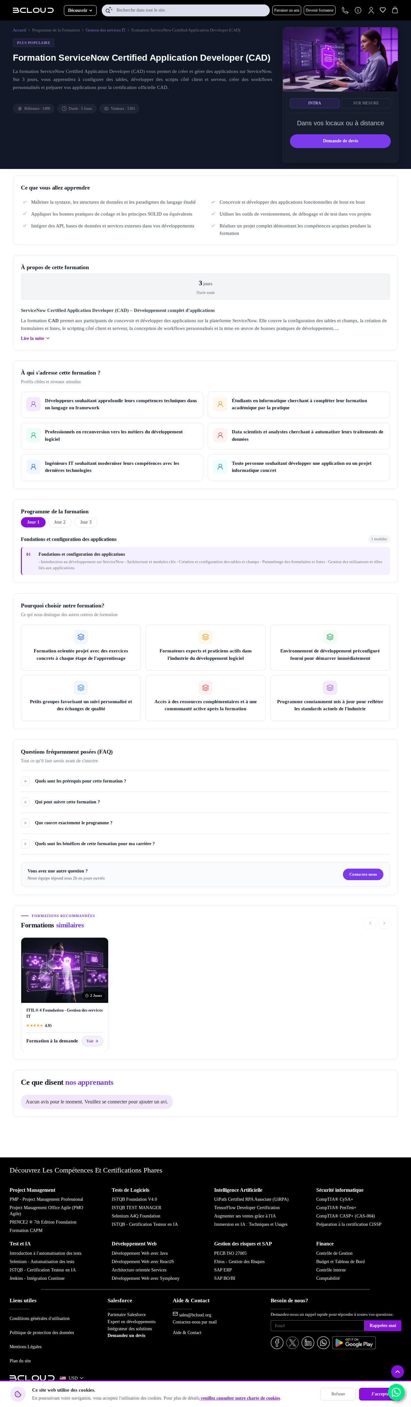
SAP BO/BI (224, 1278)
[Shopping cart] (395, 11)
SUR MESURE (366, 103)
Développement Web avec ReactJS (143, 1261)
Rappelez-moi (383, 1325)
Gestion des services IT (106, 30)
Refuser (338, 1394)
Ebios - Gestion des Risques (239, 1261)
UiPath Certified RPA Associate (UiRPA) (251, 1199)
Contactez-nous (363, 874)
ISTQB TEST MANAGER (136, 1207)
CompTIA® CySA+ (334, 1199)
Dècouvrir (77, 10)
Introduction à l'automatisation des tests (45, 1253)
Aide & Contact (187, 1332)
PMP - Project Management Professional (46, 1199)
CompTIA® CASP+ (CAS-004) (345, 1216)
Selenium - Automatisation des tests (42, 1261)
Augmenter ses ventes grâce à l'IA (245, 1216)
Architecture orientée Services (139, 1270)
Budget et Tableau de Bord (340, 1261)
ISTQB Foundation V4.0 (134, 1199)
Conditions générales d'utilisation (40, 1318)
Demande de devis (340, 140)
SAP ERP (223, 1270)
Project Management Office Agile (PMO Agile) (46, 1211)
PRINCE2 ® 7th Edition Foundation (43, 1222)
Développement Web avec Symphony (145, 1278)
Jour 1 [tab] (33, 522)
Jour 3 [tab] (86, 522)
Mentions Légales (25, 1346)
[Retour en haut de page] (397, 1371)
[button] (371, 10)
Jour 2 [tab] (60, 522)
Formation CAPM (26, 1230)
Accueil (19, 30)
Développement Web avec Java (140, 1253)
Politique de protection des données (42, 1332)
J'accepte (380, 1394)
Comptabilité (328, 1278)
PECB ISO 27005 (230, 1253)
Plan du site (20, 1360)
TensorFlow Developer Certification (247, 1207)
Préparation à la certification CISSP (348, 1224)
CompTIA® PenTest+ (336, 1207)
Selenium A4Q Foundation (136, 1216)
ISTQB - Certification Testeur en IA (145, 1224)
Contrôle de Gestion (334, 1253)
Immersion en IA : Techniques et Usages (250, 1224)
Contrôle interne (331, 1270)
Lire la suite (32, 338)
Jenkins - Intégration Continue (37, 1278)
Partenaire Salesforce (127, 1314)
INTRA (314, 103)
